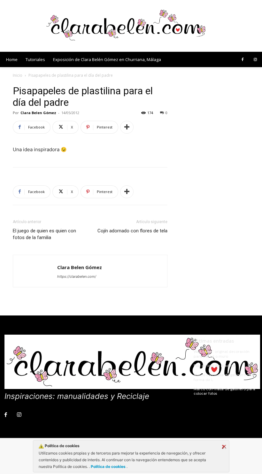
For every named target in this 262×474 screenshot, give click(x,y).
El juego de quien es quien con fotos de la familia (44, 234)
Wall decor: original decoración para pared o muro (222, 354)
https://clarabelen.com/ (76, 276)
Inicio (17, 75)
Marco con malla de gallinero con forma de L (223, 377)
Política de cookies (108, 466)
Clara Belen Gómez (38, 112)
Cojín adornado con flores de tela (132, 231)
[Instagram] (255, 60)
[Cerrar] (224, 446)
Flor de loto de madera (214, 365)
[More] (127, 127)
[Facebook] (242, 60)
